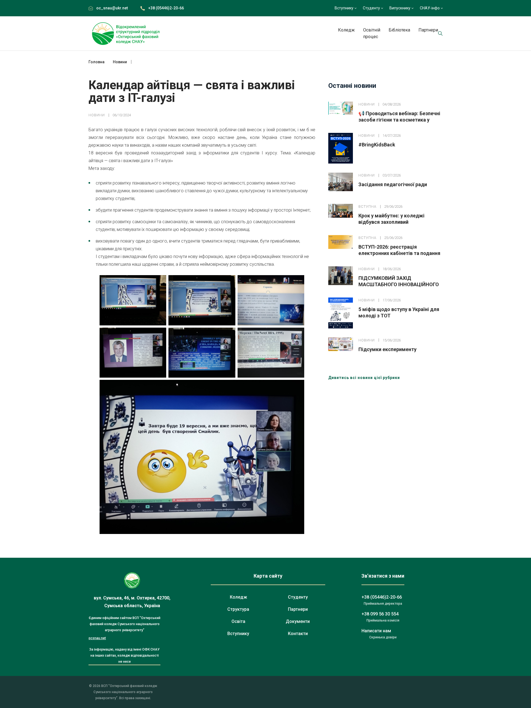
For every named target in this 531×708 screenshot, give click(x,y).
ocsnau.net (97, 638)
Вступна (367, 206)
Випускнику (399, 8)
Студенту (371, 8)
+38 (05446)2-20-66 (166, 8)
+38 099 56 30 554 (380, 614)
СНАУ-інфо (430, 8)
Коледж (346, 30)
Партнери (428, 30)
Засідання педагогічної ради (392, 184)
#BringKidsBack (376, 145)
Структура (238, 609)
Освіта (238, 621)
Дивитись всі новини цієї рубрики (364, 377)
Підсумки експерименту (387, 349)
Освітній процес (371, 33)
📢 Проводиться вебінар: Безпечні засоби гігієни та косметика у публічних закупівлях (399, 119)
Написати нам (376, 630)
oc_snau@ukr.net (112, 8)
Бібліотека (399, 30)
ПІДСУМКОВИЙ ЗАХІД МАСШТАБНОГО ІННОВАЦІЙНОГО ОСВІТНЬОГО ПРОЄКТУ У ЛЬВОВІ (398, 284)
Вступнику (344, 8)
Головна (96, 62)
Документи (298, 621)
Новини (96, 115)
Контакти (298, 633)
